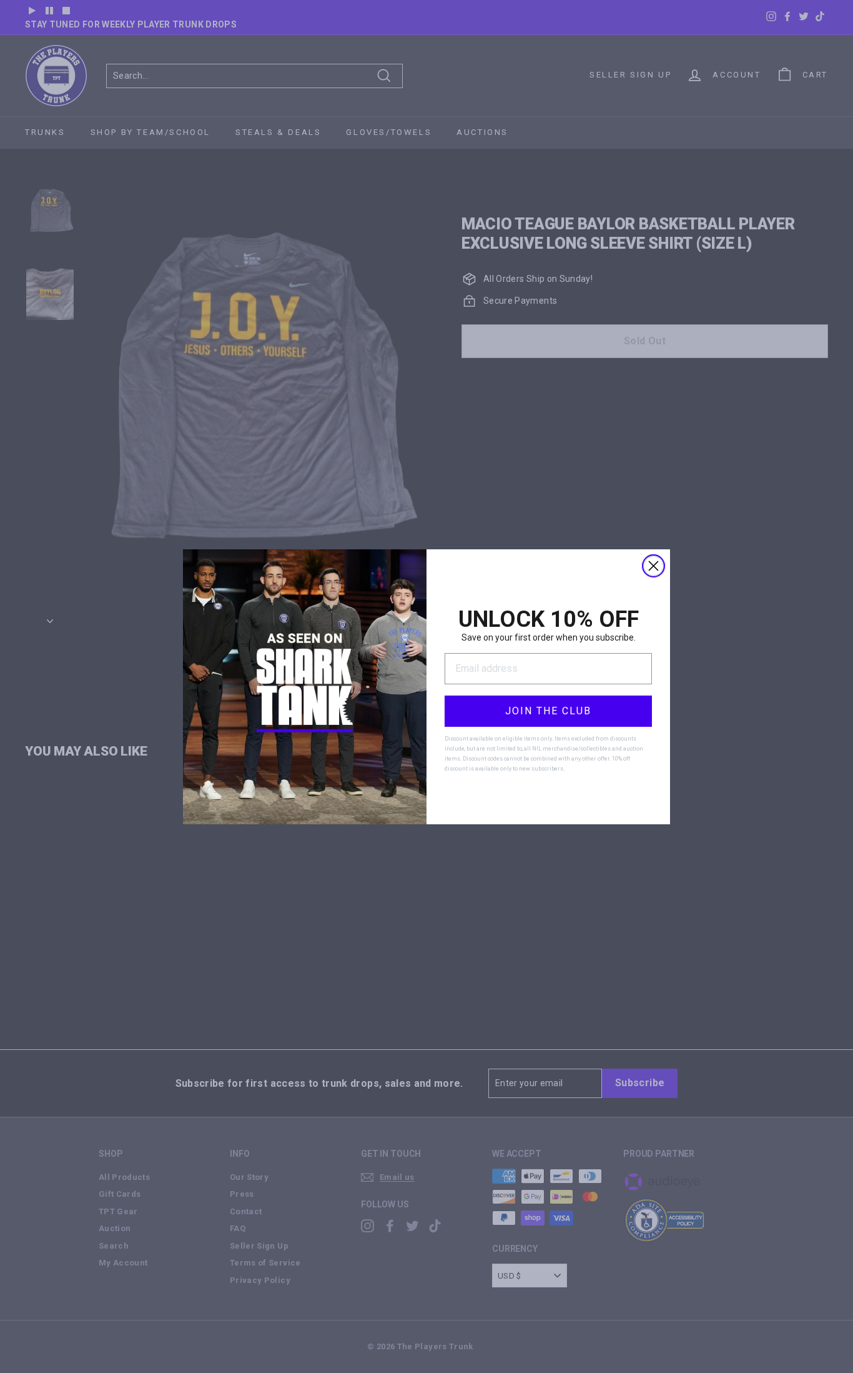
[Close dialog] (653, 566)
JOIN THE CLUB (548, 711)
